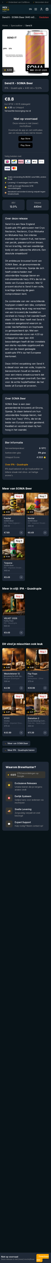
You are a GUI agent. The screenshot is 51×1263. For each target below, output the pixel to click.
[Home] (5, 9)
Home (5, 25)
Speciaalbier (17, 25)
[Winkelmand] (47, 9)
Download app (42, 1258)
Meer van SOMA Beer (16, 743)
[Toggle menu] (35, 9)
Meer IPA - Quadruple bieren (20, 750)
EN (30, 9)
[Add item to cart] (21, 533)
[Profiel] (41, 9)
